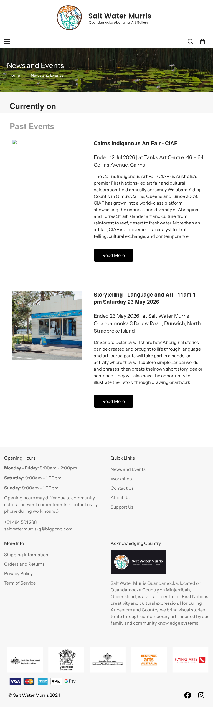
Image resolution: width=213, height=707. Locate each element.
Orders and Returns (24, 564)
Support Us (122, 507)
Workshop (121, 478)
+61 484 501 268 (20, 522)
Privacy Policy (18, 573)
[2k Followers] (201, 695)
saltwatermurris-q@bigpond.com (38, 529)
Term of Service (20, 583)
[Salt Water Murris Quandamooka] (104, 17)
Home (14, 75)
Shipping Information (26, 554)
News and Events (128, 469)
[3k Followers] (187, 695)
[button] (202, 41)
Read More (113, 255)
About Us (120, 497)
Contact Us (122, 488)
